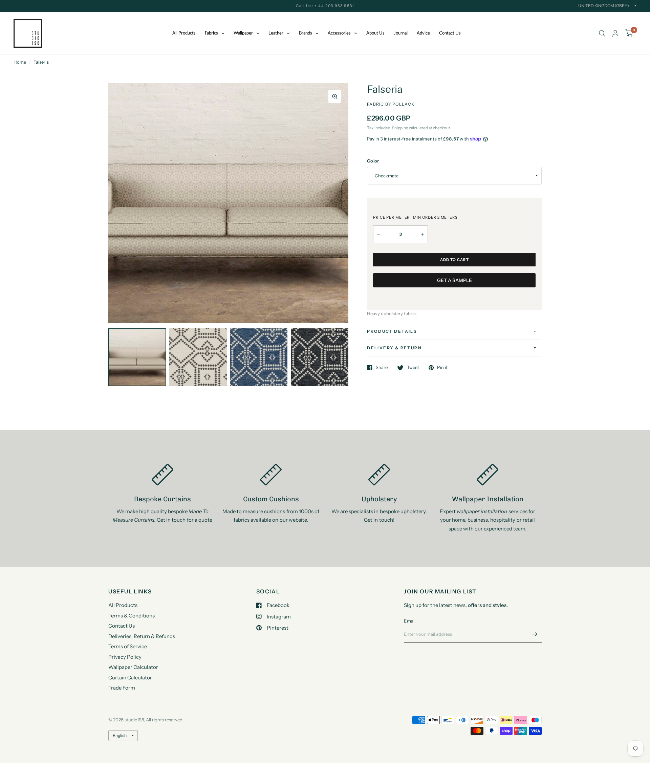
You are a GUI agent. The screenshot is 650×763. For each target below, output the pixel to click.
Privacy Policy (125, 657)
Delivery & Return (394, 347)
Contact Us (121, 626)
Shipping (400, 127)
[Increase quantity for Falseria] (422, 234)
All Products (122, 605)
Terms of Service (127, 646)
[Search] (602, 33)
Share (382, 367)
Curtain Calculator (130, 677)
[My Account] (615, 33)
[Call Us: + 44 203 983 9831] (325, 6)
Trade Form (121, 687)
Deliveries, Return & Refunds (141, 636)
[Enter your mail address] (535, 634)
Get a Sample (454, 280)
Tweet (413, 367)
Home (20, 62)
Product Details (392, 331)
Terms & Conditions (131, 615)
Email (409, 621)
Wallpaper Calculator (133, 667)
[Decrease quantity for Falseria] (378, 234)
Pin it (442, 367)
